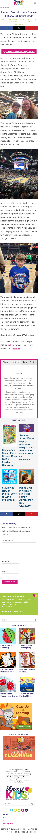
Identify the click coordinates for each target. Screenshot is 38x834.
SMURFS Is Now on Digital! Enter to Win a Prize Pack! (9, 493)
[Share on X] (19, 28)
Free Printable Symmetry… (6, 646)
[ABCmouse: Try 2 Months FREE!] (28, 684)
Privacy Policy (9, 823)
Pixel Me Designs (28, 832)
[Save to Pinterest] (31, 28)
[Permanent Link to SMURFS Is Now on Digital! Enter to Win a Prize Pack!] (9, 483)
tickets (11, 345)
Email (5, 571)
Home (2, 7)
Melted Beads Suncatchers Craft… (9, 695)
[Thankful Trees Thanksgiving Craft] (28, 636)
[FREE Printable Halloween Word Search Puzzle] (9, 660)
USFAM (16, 348)
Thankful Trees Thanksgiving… (26, 646)
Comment (7, 540)
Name (5, 562)
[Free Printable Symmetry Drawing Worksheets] (9, 636)
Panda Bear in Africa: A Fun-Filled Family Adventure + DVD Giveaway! (26, 496)
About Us (7, 820)
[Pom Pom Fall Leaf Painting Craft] (28, 660)
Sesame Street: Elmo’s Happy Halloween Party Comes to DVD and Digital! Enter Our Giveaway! (26, 447)
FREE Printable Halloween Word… (8, 671)
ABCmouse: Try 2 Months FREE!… (26, 695)
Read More (7, 607)
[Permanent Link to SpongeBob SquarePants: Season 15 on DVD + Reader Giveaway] (9, 445)
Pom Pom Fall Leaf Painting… (27, 671)
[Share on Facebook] (6, 28)
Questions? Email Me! (12, 612)
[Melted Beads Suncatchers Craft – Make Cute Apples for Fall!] (9, 684)
